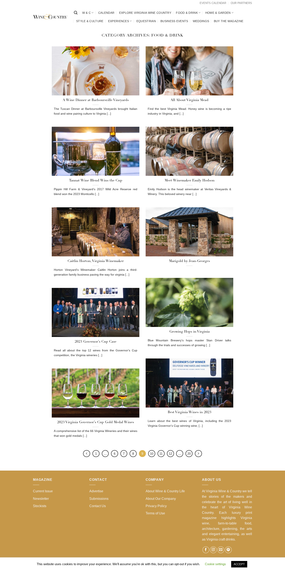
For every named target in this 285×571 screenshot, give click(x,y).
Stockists (39, 506)
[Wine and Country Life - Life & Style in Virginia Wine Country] (50, 17)
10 (151, 453)
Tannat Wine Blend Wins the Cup (95, 180)
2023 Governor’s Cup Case (95, 341)
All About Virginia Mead (189, 100)
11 (161, 453)
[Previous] (86, 453)
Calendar (106, 12)
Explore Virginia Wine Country (145, 12)
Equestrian (146, 21)
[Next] (198, 453)
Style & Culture (89, 21)
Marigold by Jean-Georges (189, 261)
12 (170, 453)
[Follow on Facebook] (205, 549)
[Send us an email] (220, 549)
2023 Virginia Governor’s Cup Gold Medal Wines (95, 422)
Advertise (96, 491)
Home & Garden (218, 12)
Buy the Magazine (228, 21)
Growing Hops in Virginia (189, 331)
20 (189, 453)
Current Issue (43, 491)
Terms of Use (155, 513)
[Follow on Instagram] (213, 549)
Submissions (98, 498)
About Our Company (161, 498)
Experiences (118, 21)
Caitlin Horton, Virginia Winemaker (96, 261)
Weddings (201, 21)
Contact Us (97, 506)
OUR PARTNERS (241, 3)
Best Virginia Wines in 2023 (189, 412)
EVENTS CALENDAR (213, 3)
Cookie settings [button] (215, 564)
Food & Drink (187, 12)
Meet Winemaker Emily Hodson (189, 180)
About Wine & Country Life (165, 491)
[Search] (75, 13)
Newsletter (41, 498)
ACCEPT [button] (239, 564)
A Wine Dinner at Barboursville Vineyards (96, 100)
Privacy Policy (156, 506)
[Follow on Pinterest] (228, 549)
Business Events (174, 21)
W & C (86, 12)
